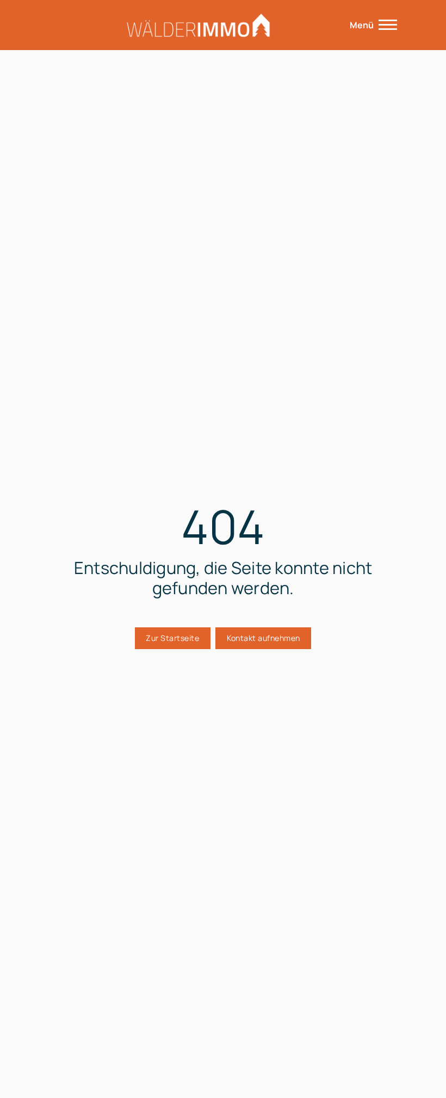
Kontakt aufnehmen (263, 638)
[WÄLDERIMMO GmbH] (197, 25)
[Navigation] (387, 25)
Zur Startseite (172, 638)
